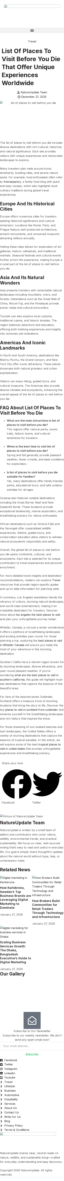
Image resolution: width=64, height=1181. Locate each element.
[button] (32, 30)
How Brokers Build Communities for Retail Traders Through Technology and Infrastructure (48, 909)
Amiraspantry (12, 181)
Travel (32, 41)
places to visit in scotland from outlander (31, 709)
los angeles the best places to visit (38, 614)
